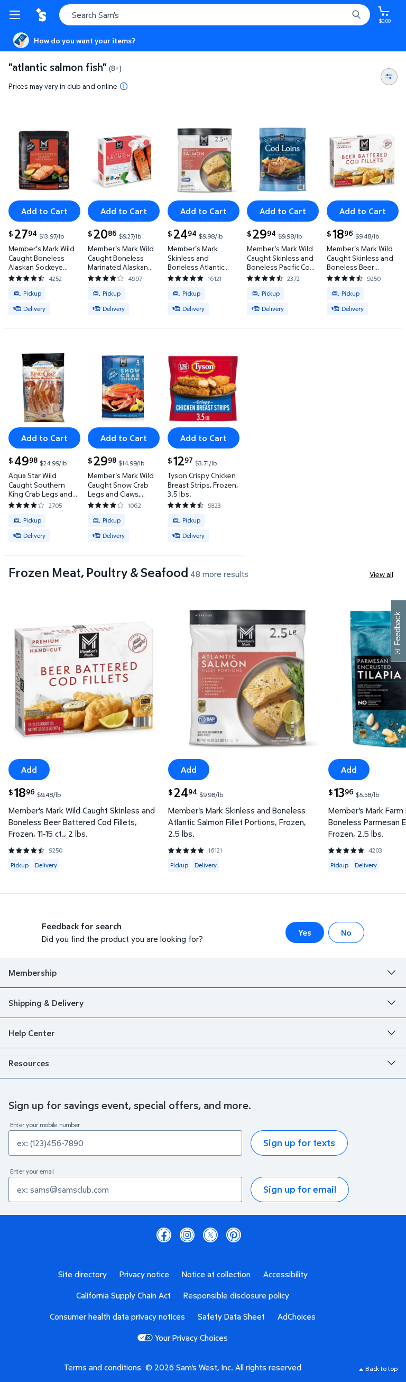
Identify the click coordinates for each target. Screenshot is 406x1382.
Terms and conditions (102, 1367)
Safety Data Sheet (231, 1316)
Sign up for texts (299, 1142)
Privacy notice (144, 1274)
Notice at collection (216, 1274)
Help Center (31, 1033)
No (346, 932)
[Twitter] (210, 1235)
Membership (32, 972)
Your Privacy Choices (191, 1337)
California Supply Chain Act (123, 1295)
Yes (304, 932)
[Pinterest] (233, 1235)
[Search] (356, 14)
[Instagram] (187, 1235)
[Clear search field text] (342, 14)
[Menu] (16, 14)
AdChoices (297, 1316)
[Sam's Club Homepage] (42, 14)
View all (381, 574)
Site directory (82, 1274)
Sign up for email (299, 1189)
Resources (28, 1063)
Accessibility (285, 1274)
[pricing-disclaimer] (123, 86)
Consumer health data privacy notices (117, 1316)
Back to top (381, 1368)
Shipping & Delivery (46, 1003)
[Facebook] (164, 1235)
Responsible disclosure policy (236, 1295)
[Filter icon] (389, 76)
